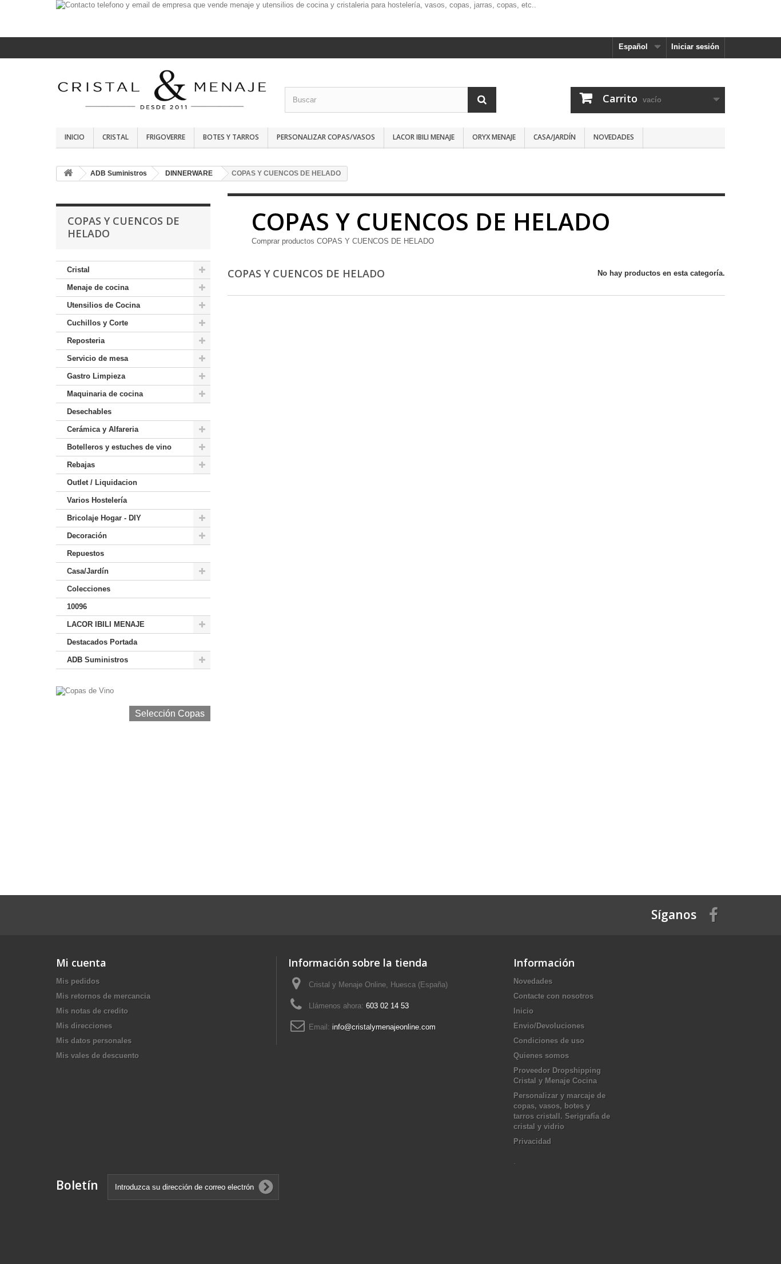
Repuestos (85, 553)
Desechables (89, 411)
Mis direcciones (84, 1025)
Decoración (87, 535)
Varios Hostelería (97, 500)
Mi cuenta (81, 962)
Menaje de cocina (98, 287)
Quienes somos (541, 1055)
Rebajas (81, 464)
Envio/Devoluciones (548, 1025)
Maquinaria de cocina (105, 393)
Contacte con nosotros (553, 996)
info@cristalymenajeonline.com (384, 1027)
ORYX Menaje (494, 137)
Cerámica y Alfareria (102, 429)
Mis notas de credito (92, 1011)
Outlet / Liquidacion (102, 482)
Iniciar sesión (695, 46)
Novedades (613, 137)
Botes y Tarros (231, 137)
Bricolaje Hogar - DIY (104, 518)
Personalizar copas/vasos (326, 137)
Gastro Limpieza (96, 376)
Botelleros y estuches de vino (119, 447)
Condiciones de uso (548, 1040)
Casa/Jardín (554, 137)
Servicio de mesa (97, 358)
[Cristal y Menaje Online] (162, 89)
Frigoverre (165, 137)
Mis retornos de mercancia (103, 996)
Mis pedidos (77, 981)
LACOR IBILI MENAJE (424, 137)
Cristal (115, 137)
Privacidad (532, 1141)
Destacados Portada (102, 642)
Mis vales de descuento (97, 1055)
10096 (77, 606)
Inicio (75, 137)
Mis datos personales (94, 1040)
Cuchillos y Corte (97, 323)
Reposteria (86, 340)
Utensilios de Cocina (103, 305)
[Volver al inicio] (68, 173)
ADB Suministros (97, 659)
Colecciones (88, 589)
